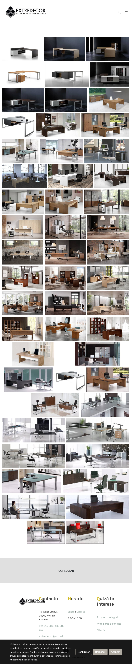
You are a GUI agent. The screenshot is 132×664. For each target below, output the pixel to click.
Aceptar (115, 651)
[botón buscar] (119, 12)
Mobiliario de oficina (109, 623)
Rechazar (100, 651)
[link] (25, 12)
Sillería (101, 629)
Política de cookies (27, 659)
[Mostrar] (22, 49)
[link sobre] (22, 601)
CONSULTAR (66, 570)
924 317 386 (46, 625)
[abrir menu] (126, 12)
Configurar (84, 651)
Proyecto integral (107, 617)
